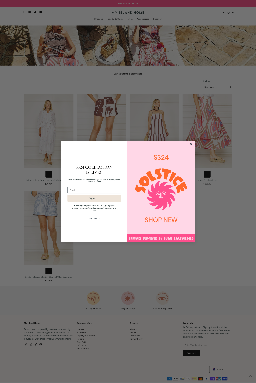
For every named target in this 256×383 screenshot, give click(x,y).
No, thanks (94, 218)
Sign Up (94, 198)
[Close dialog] (191, 144)
